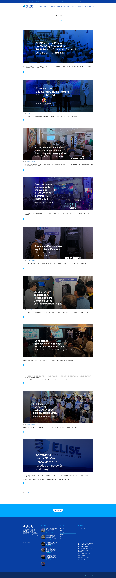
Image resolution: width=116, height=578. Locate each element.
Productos (66, 6)
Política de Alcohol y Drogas (83, 546)
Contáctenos (88, 6)
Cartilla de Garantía (81, 555)
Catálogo (73, 6)
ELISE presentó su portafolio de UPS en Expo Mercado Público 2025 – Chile (51, 543)
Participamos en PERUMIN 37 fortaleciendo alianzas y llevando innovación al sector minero (51, 530)
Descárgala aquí (81, 534)
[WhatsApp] (65, 1)
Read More (29, 72)
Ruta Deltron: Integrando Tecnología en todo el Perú (51, 563)
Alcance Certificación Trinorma (83, 557)
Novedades (80, 6)
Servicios (53, 6)
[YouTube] (63, 1)
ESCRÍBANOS (58, 510)
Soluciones (59, 6)
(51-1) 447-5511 (53, 1)
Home (41, 6)
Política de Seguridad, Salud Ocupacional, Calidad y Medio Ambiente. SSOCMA (85, 544)
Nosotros (46, 6)
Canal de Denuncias (80, 1)
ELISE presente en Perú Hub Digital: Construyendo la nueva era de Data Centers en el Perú (51, 557)
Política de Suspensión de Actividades (85, 548)
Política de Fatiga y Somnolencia (84, 553)
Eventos (28, 63)
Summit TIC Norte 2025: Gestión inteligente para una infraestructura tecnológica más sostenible (51, 550)
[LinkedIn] (61, 1)
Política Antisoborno (81, 559)
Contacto (72, 1)
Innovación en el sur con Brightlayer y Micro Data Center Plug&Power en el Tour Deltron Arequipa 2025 (51, 537)
